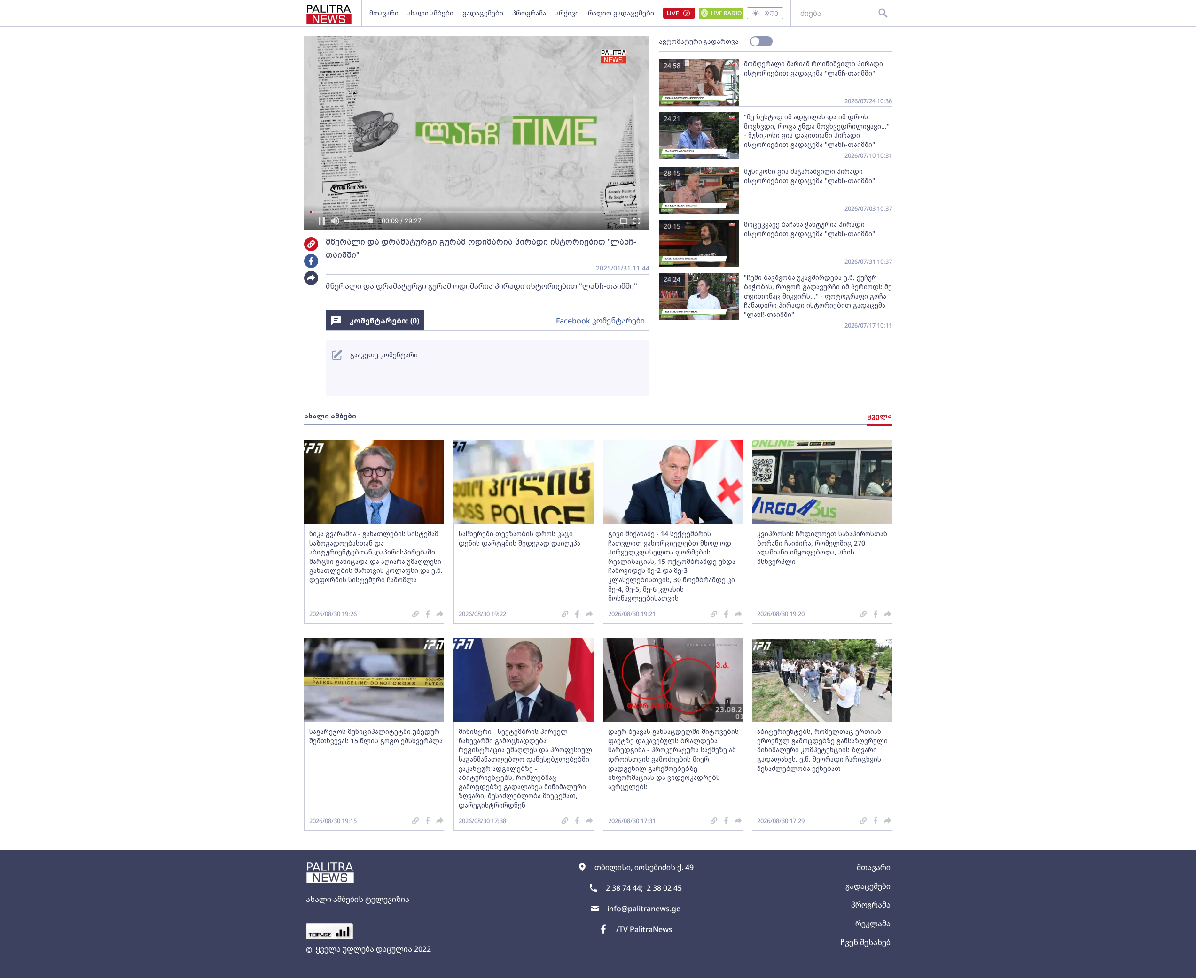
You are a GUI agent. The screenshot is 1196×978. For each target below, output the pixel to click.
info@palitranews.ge (643, 908)
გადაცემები (482, 12)
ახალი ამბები (430, 12)
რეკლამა (873, 923)
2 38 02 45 (664, 888)
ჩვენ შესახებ (865, 942)
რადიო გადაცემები (621, 12)
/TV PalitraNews (644, 929)
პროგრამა (529, 12)
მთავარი (384, 12)
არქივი (567, 12)
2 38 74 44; (624, 888)
